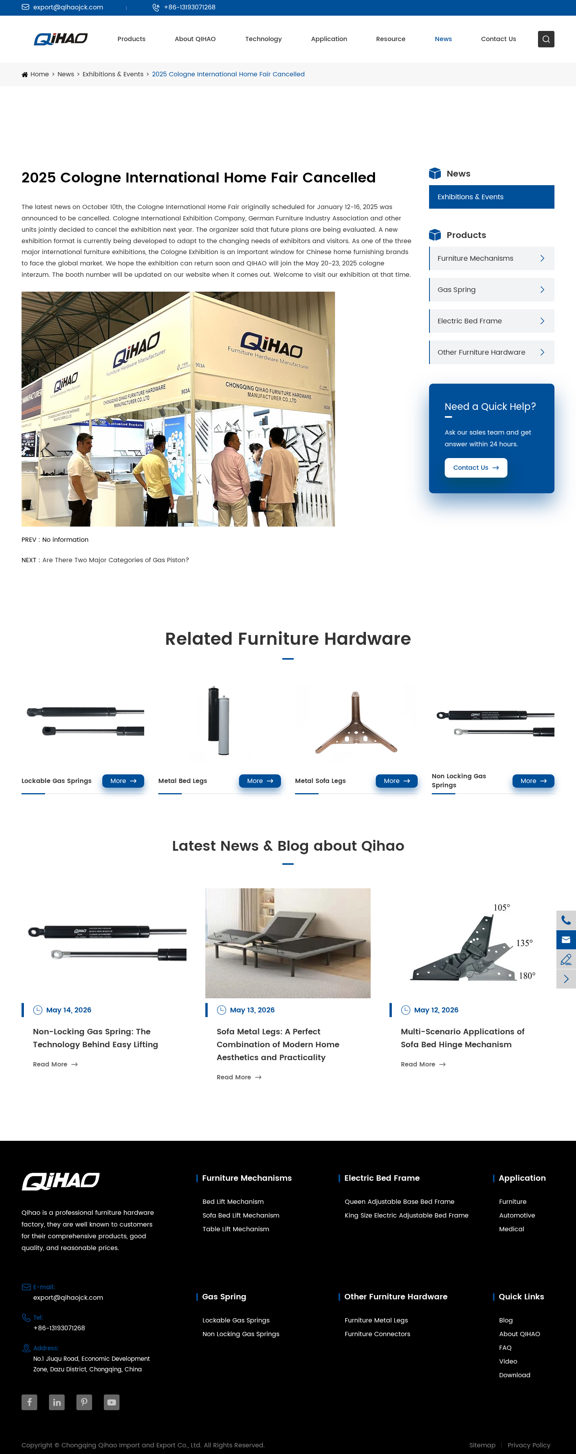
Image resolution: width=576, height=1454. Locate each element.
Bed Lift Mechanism (233, 1202)
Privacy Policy (529, 1445)
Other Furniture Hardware (481, 352)
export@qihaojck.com (62, 7)
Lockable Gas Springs (57, 781)
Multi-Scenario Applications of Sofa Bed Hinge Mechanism (463, 1039)
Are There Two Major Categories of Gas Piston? (115, 560)
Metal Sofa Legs (320, 781)
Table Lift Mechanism (236, 1229)
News (443, 39)
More (123, 781)
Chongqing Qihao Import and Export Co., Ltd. (132, 1445)
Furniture (513, 1202)
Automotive (517, 1215)
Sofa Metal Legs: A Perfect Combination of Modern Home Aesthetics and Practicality (278, 1045)
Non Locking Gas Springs (459, 781)
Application (329, 39)
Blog (506, 1320)
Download (515, 1375)
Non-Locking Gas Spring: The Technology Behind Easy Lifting (95, 1039)
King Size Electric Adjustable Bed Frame (407, 1215)
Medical (511, 1229)
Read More (55, 1064)
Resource (391, 39)
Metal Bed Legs (182, 781)
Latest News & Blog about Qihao (288, 847)
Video (508, 1362)
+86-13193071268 (184, 7)
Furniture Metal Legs (376, 1320)
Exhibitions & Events (113, 74)
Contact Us (498, 39)
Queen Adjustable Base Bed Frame (400, 1202)
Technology (263, 39)
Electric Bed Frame (470, 321)
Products (132, 39)
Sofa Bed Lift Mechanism (241, 1215)
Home (40, 74)
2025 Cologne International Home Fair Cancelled (228, 74)
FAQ (505, 1348)
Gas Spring (457, 290)
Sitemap (482, 1445)
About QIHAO (195, 39)
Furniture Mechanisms (475, 258)
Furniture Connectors (377, 1334)
